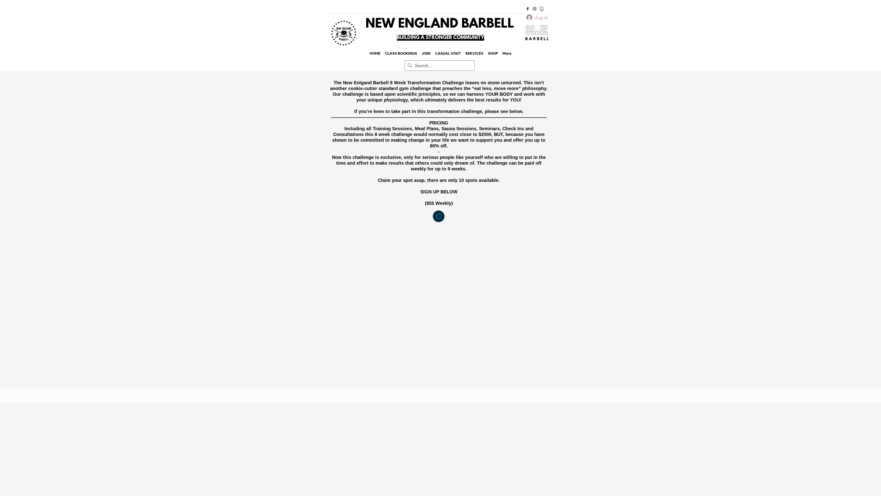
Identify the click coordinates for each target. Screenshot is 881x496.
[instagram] (534, 8)
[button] (542, 8)
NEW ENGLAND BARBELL (439, 24)
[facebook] (527, 8)
